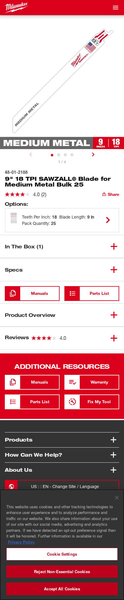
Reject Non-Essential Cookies (62, 571)
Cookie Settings (62, 554)
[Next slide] (93, 154)
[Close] (116, 497)
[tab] (52, 155)
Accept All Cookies (62, 589)
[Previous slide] (30, 154)
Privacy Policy (21, 542)
